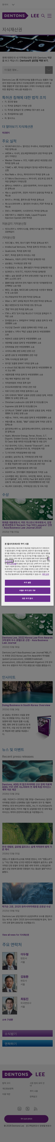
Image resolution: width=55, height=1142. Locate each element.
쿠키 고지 (45, 574)
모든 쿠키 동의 (27, 598)
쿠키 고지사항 (11, 564)
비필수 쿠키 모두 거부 (27, 590)
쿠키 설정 (27, 582)
